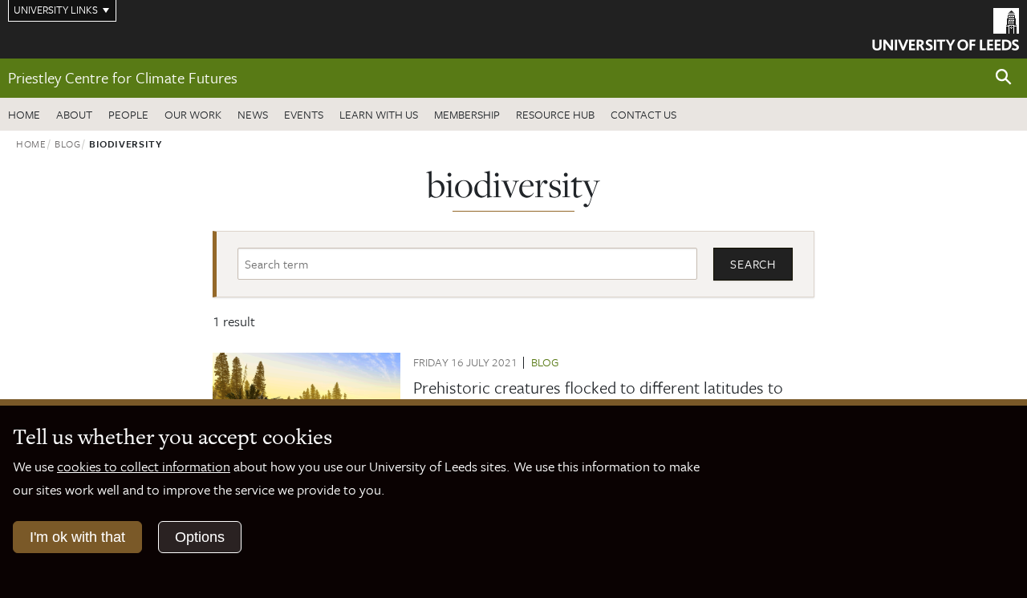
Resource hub (555, 114)
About (74, 114)
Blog (68, 143)
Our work (192, 114)
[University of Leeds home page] (945, 27)
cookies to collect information (143, 466)
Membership (467, 114)
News (252, 114)
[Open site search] (1003, 77)
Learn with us (378, 114)
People (128, 114)
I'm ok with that (77, 537)
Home (24, 114)
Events (303, 114)
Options (200, 537)
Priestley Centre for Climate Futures (122, 77)
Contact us (643, 114)
